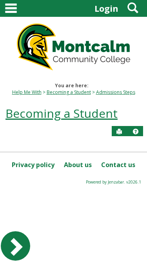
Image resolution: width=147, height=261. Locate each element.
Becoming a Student (69, 92)
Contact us (118, 164)
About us (78, 164)
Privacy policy (33, 164)
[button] (135, 131)
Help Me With (27, 92)
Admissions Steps (115, 92)
